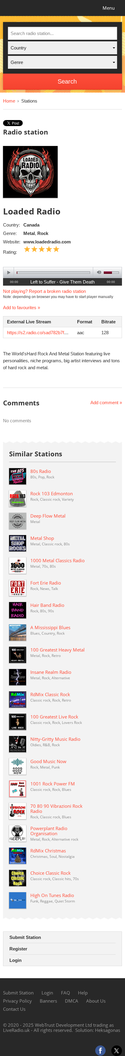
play (8, 272)
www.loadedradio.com (47, 241)
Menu (109, 8)
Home (9, 100)
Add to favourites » (21, 307)
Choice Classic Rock (50, 873)
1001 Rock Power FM (52, 784)
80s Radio (40, 471)
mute (98, 272)
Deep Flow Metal (48, 516)
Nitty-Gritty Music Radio (55, 739)
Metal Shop (42, 538)
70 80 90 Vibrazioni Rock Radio (56, 808)
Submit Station (25, 937)
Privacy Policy (17, 1001)
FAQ (65, 993)
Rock (42, 233)
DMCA (71, 1001)
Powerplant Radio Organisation (48, 830)
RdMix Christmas (48, 851)
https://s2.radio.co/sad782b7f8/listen (42, 332)
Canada (31, 224)
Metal (29, 233)
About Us (96, 1001)
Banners (48, 1001)
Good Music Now (48, 761)
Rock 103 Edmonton (51, 493)
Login (15, 960)
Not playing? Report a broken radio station (44, 291)
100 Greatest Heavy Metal (57, 650)
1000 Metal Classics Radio (57, 560)
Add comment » (106, 402)
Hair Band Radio (47, 605)
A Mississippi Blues (50, 627)
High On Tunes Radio (52, 895)
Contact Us (14, 1009)
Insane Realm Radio (50, 672)
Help (83, 993)
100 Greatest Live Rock (54, 717)
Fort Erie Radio (45, 583)
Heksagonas (107, 1030)
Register (18, 948)
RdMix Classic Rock (50, 694)
